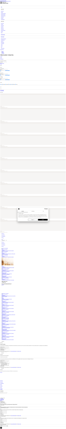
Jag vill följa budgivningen (4, 364)
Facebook (1, 388)
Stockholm (3, 52)
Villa (1, 84)
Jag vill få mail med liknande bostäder (5, 363)
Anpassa (32, 219)
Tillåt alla (43, 219)
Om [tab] (43, 211)
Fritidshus (4, 84)
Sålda (3, 237)
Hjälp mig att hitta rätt (15, 404)
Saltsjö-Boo (3, 53)
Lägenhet (7, 84)
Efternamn (1, 347)
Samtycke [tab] (23, 211)
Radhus (14, 84)
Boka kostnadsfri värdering (3, 0)
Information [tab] (33, 211)
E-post (1, 348)
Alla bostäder (1, 398)
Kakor (1, 400)
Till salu (3, 233)
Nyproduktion (3, 236)
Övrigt (16, 84)
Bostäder (3, 51)
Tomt (9, 84)
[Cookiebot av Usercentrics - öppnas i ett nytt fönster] (45, 208)
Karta (2, 239)
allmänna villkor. (19, 351)
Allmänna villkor (2, 399)
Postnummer (1, 362)
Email (1, 361)
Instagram (1, 389)
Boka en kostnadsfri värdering (3, 404)
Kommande (3, 243)
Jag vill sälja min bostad (9, 404)
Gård (12, 84)
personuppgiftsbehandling (13, 351)
